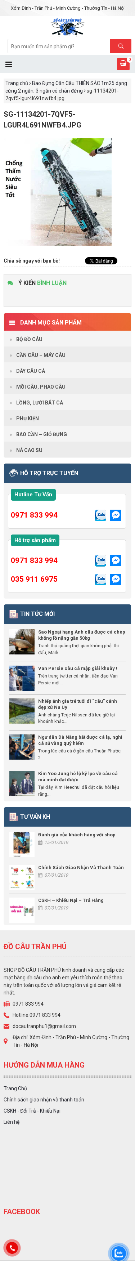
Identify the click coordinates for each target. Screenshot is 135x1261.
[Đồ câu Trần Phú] (67, 27)
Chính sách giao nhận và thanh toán (44, 1100)
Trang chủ (16, 83)
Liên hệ (11, 1122)
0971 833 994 (34, 515)
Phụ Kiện (27, 418)
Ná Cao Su (29, 450)
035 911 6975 (34, 579)
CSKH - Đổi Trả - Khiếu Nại (32, 1111)
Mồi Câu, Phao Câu (41, 387)
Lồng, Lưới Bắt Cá (39, 403)
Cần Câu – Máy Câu (41, 355)
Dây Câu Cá (30, 371)
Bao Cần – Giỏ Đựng (41, 434)
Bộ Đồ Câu (29, 339)
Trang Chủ (15, 1088)
